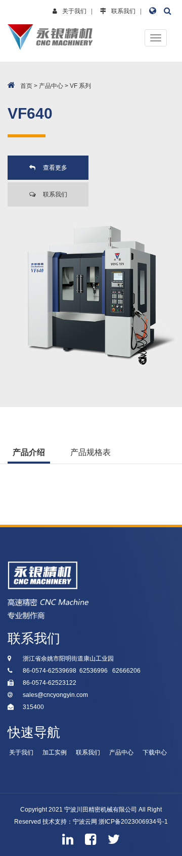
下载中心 (155, 752)
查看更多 (55, 167)
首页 (26, 85)
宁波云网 (85, 821)
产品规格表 (90, 452)
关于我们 (74, 11)
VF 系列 (80, 85)
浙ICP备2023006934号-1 (133, 821)
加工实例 (54, 752)
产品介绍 (29, 452)
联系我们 (123, 11)
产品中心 (51, 85)
